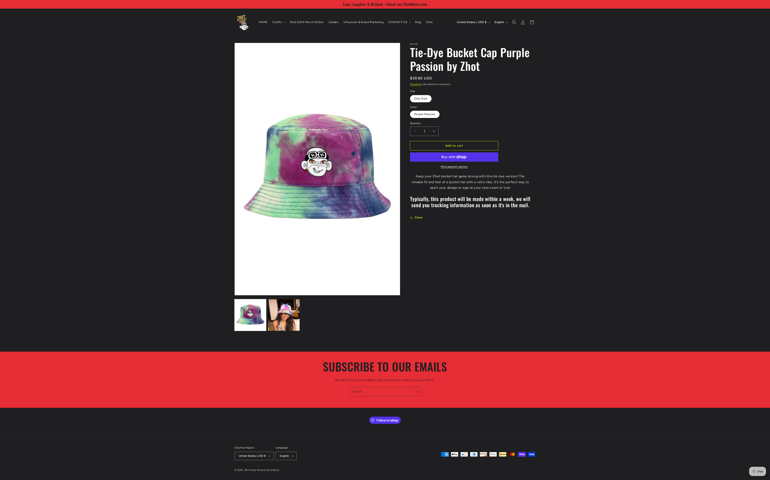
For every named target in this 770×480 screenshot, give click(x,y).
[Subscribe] (416, 392)
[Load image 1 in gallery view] (250, 315)
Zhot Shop (250, 470)
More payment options (454, 166)
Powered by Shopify (268, 470)
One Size (420, 98)
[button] (278, 22)
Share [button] (419, 217)
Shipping (415, 84)
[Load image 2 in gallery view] (284, 315)
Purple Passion (424, 114)
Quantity (415, 123)
